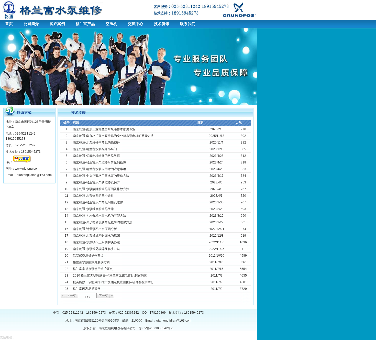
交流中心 (135, 23)
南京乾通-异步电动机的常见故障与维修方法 (102, 222)
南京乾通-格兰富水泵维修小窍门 (95, 149)
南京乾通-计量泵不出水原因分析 (95, 229)
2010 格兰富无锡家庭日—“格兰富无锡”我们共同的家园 (110, 275)
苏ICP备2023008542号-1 (156, 328)
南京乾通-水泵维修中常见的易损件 (96, 142)
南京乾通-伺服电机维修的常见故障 (96, 156)
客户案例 (57, 23)
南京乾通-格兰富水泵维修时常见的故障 (99, 162)
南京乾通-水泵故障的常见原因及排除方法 (101, 189)
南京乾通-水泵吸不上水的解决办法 (96, 242)
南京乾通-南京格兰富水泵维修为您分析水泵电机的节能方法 (113, 136)
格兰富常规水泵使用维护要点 (93, 269)
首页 (9, 23)
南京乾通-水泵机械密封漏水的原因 (96, 235)
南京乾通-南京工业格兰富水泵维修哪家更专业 (104, 129)
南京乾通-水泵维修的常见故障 (93, 209)
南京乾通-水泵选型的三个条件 (93, 196)
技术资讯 (161, 23)
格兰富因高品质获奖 (87, 289)
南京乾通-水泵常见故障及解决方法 (96, 249)
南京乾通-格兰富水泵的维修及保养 (96, 182)
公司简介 (31, 23)
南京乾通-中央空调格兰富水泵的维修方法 (101, 176)
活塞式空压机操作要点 (88, 255)
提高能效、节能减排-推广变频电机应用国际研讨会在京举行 (113, 282)
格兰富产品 (85, 23)
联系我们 (187, 23)
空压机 (111, 23)
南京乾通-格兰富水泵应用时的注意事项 (99, 169)
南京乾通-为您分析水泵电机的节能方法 (99, 215)
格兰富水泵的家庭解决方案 (91, 262)
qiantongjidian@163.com (173, 320)
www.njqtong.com (27, 168)
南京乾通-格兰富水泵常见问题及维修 (98, 202)
